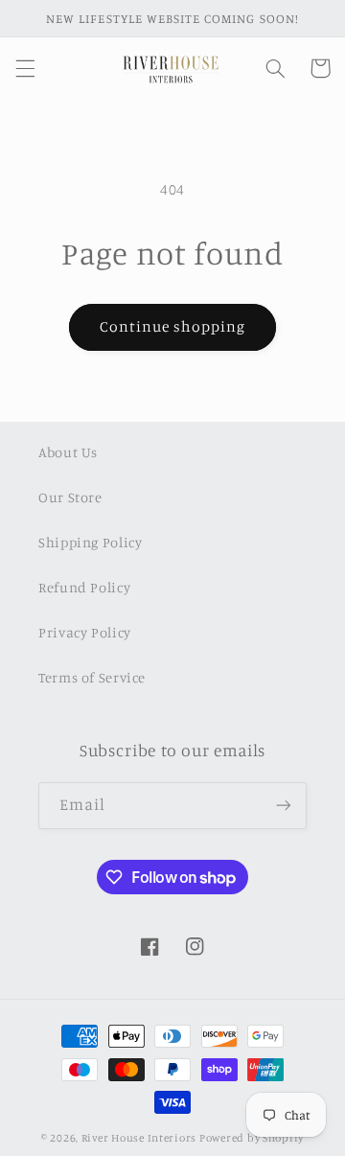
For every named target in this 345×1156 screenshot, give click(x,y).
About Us (68, 452)
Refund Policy (84, 587)
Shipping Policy (90, 542)
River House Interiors (138, 1137)
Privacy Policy (84, 632)
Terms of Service (92, 677)
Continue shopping (173, 326)
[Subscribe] (284, 805)
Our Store (70, 497)
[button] (25, 68)
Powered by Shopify (251, 1137)
